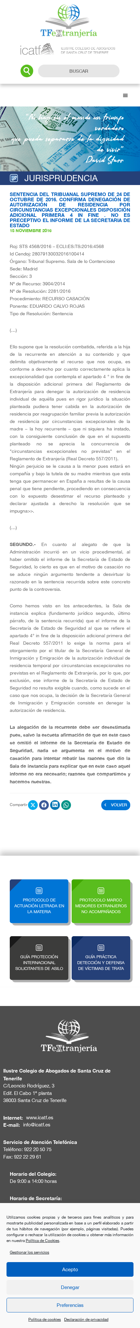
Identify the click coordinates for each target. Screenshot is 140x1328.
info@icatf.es (36, 1124)
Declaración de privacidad (86, 1319)
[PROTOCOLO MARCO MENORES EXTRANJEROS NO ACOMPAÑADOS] (101, 883)
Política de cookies (44, 1319)
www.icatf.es (39, 1117)
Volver (119, 804)
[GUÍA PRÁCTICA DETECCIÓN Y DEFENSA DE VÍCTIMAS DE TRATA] (101, 939)
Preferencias (70, 1305)
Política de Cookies (42, 1240)
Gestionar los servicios (29, 1252)
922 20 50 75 (37, 1149)
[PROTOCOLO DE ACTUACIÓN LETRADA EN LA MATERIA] (39, 883)
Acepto (70, 1269)
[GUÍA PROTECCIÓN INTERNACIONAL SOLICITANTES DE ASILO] (39, 939)
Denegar (70, 1287)
